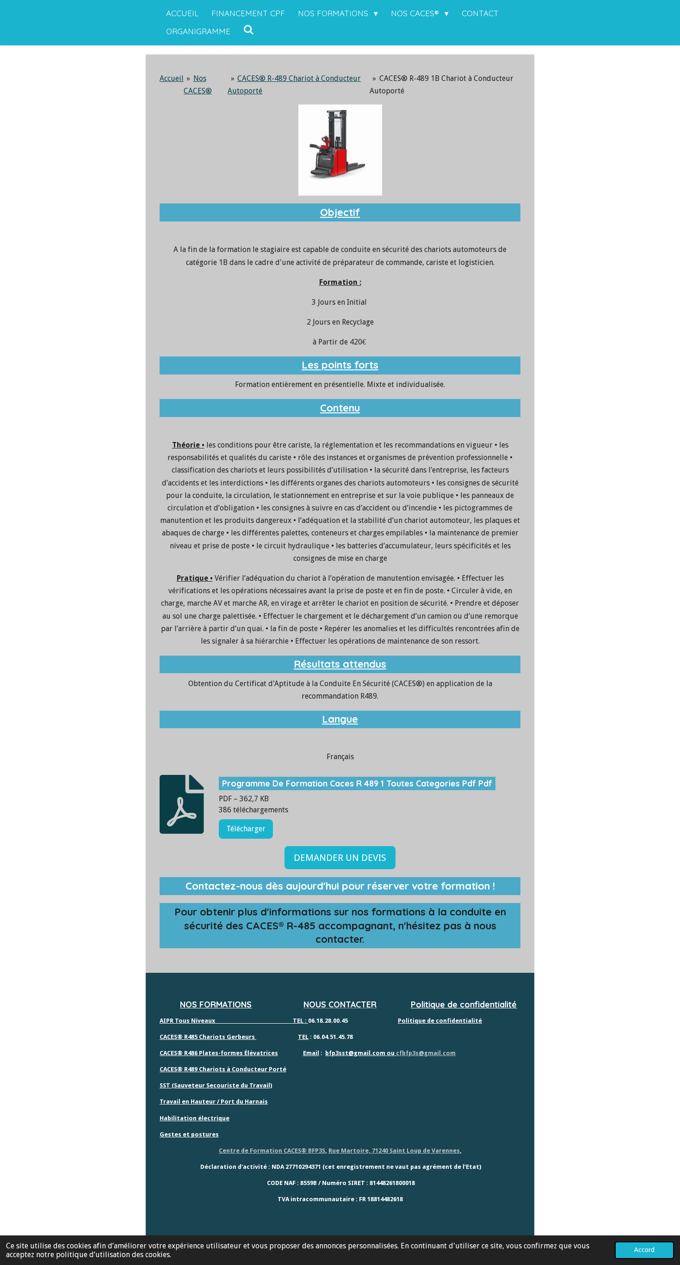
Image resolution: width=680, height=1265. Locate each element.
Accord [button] (644, 1249)
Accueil (172, 78)
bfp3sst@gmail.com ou (360, 1053)
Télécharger (246, 828)
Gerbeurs (240, 1036)
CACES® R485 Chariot (191, 1036)
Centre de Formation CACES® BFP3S (272, 1150)
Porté (276, 1069)
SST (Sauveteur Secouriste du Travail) (216, 1085)
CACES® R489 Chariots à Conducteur (213, 1069)
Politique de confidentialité (464, 1004)
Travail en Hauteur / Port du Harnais (214, 1101)
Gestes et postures (189, 1134)
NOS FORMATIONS (216, 1004)
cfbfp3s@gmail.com (426, 1053)
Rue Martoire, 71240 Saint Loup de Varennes (394, 1150)
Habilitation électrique (194, 1118)
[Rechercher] (249, 30)
